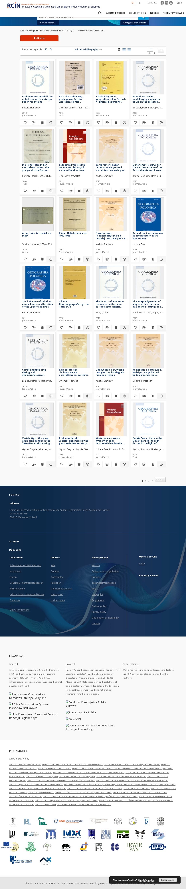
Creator (55, 571)
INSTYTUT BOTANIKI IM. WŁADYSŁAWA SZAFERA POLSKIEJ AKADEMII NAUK (88, 772)
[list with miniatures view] (124, 49)
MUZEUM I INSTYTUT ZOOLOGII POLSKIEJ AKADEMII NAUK (83, 792)
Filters (39, 38)
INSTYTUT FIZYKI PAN (45, 804)
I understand (167, 880)
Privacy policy (99, 611)
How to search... (48, 22)
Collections (137, 13)
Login (179, 2)
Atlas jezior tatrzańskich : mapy (37, 234)
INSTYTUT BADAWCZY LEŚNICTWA (54, 768)
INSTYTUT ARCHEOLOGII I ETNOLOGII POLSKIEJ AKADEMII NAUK (72, 764)
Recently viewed (173, 13)
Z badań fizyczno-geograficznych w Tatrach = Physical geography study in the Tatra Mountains (111, 99)
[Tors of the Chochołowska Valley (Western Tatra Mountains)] (148, 215)
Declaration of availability (105, 617)
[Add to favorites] (24, 122)
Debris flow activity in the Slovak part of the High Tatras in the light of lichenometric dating (147, 441)
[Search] (143, 17)
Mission (96, 565)
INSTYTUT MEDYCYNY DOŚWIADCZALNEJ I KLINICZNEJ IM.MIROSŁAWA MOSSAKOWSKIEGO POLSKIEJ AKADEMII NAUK (119, 784)
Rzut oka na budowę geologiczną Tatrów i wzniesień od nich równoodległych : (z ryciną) (74, 99)
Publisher (56, 582)
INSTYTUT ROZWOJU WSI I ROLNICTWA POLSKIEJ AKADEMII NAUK (66, 800)
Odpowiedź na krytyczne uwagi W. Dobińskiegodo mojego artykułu (110, 372)
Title (53, 565)
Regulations (98, 600)
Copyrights (97, 594)
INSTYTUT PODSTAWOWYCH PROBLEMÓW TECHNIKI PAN (94, 788)
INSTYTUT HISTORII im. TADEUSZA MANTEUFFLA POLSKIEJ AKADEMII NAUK (132, 780)
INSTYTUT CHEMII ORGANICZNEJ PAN (77, 776)
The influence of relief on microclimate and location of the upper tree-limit (37, 304)
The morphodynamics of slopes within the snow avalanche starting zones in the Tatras (147, 304)
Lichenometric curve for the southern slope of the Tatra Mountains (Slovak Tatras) (147, 167)
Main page (15, 549)
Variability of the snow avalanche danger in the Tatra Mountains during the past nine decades (36, 441)
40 (46, 49)
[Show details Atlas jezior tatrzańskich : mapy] (50, 259)
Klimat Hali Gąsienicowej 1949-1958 (73, 234)
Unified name (58, 600)
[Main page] (99, 13)
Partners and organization (105, 571)
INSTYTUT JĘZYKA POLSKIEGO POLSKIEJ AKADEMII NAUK (36, 784)
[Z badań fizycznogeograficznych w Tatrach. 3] (74, 283)
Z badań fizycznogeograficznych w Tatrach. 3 (74, 304)
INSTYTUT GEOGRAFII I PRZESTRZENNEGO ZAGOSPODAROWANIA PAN (61, 780)
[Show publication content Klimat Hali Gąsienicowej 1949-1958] (79, 259)
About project (116, 13)
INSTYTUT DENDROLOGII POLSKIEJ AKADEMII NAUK (121, 776)
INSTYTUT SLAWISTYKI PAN (137, 788)
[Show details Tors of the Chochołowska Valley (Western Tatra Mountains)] (161, 259)
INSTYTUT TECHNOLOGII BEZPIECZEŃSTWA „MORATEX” (84, 804)
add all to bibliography (86, 49)
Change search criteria (134, 22)
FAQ (94, 588)
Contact (96, 623)
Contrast (152, 2)
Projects (96, 577)
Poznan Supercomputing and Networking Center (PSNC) (130, 883)
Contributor (57, 577)
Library (13, 577)
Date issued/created (61, 588)
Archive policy (99, 606)
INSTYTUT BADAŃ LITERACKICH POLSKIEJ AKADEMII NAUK (132, 764)
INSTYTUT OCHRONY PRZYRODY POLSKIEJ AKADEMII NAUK (37, 788)
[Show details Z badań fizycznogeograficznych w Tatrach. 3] (87, 327)
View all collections (19, 609)
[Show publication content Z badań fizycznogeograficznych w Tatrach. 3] (79, 327)
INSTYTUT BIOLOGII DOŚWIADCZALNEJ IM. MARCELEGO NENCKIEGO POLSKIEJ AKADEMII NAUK (117, 768)
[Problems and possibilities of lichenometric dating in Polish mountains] (37, 78)
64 (51, 49)
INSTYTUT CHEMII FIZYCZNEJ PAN (42, 776)
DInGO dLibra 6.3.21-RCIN (62, 883)
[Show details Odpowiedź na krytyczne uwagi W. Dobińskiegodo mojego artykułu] (124, 396)
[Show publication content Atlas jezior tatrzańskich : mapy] (42, 259)
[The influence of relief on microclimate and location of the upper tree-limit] (37, 283)
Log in (142, 563)
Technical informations (104, 582)
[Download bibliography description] (33, 122)
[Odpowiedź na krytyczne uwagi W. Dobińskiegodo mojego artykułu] (111, 352)
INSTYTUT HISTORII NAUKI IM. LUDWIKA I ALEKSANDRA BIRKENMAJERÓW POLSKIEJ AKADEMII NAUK (90, 796)
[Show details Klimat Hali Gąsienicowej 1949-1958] (87, 259)
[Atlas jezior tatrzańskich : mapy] (37, 215)
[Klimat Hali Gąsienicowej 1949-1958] (74, 215)
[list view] (129, 49)
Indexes (154, 13)
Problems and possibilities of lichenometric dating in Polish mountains (37, 99)
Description (57, 594)
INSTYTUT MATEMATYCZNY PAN (25, 764)
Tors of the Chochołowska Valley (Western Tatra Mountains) (148, 236)
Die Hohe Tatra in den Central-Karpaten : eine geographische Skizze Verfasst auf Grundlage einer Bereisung (36, 167)
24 (41, 49)
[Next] (161, 51)
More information (146, 880)
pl (139, 3)
